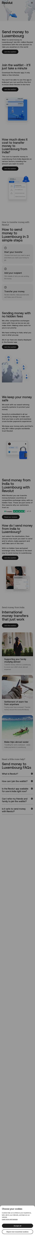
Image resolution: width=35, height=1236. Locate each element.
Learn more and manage (10, 1219)
